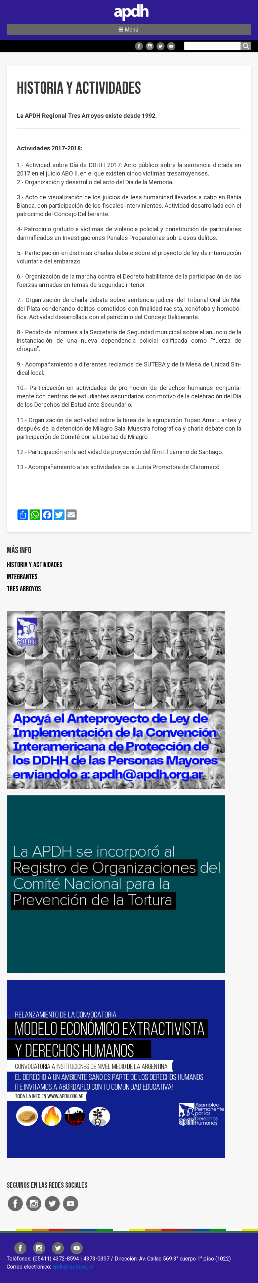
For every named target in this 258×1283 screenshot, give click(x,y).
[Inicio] (129, 11)
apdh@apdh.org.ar (73, 1267)
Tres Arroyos (24, 589)
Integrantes (22, 577)
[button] (129, 29)
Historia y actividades (34, 565)
